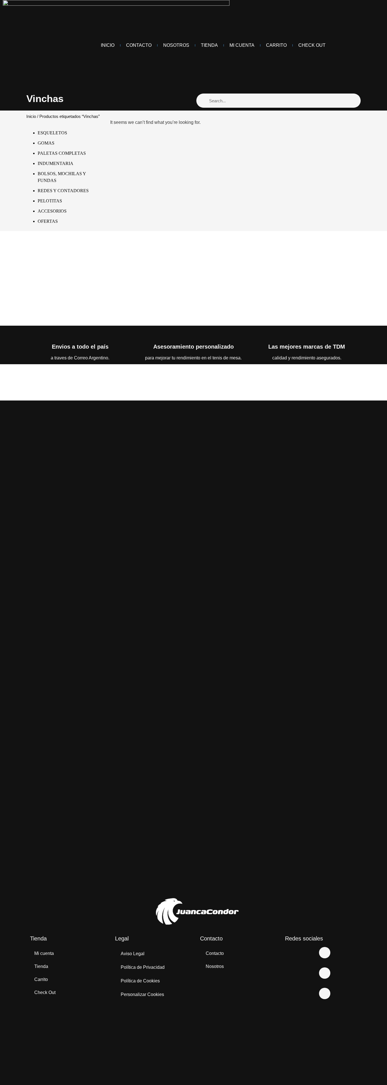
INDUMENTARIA (55, 163)
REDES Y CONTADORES (63, 190)
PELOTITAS (50, 200)
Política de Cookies (140, 980)
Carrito (276, 45)
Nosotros (176, 45)
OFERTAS (48, 221)
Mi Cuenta (241, 45)
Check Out (312, 45)
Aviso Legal (132, 953)
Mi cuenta (44, 953)
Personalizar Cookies (142, 994)
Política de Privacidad (143, 967)
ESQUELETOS (52, 132)
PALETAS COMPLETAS (62, 153)
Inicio (107, 45)
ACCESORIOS (52, 211)
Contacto (139, 45)
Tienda (209, 45)
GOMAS (46, 143)
